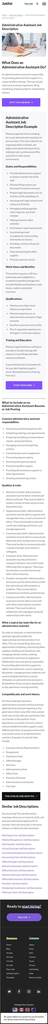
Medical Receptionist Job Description (20, 839)
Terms (31, 961)
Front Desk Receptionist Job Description (22, 852)
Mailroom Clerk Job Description (18, 892)
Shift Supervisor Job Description (18, 835)
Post (29, 4)
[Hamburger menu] (44, 3)
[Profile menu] (37, 3)
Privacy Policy (29, 1019)
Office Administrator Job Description (20, 879)
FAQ (31, 953)
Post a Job (10, 969)
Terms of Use (13, 1019)
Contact (32, 957)
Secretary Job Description (15, 883)
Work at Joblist (35, 977)
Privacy (32, 965)
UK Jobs (9, 957)
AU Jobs (9, 965)
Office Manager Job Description (18, 861)
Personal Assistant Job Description (19, 874)
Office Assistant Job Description (18, 870)
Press (31, 949)
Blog (8, 949)
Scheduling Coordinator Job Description (22, 888)
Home (4, 15)
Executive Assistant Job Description (20, 866)
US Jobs (9, 953)
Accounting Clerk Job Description (18, 857)
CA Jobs (9, 961)
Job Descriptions (16, 15)
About (31, 945)
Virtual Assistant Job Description (18, 848)
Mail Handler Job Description (16, 844)
